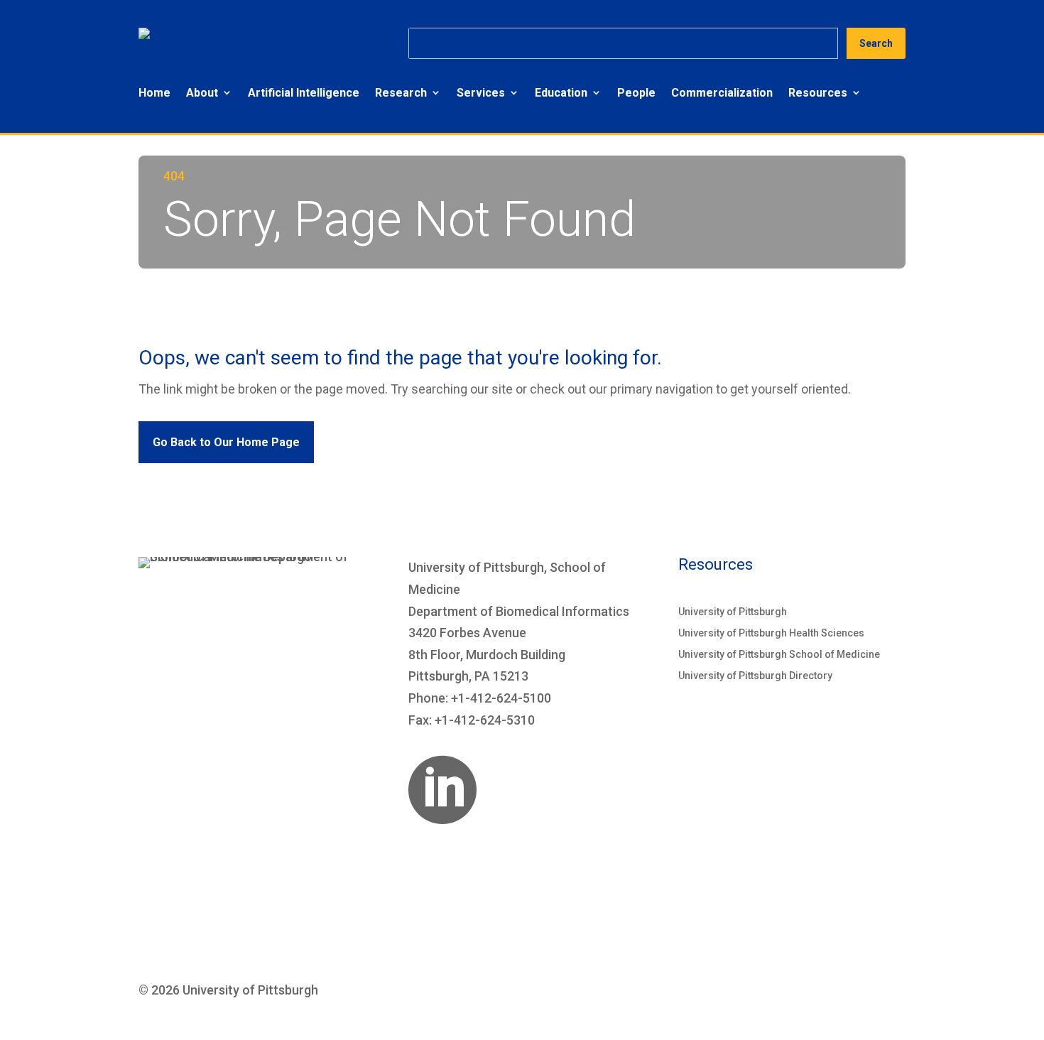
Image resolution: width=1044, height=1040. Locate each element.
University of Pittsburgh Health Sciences (771, 633)
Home (154, 92)
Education (561, 92)
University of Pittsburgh (732, 612)
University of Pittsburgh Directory (755, 676)
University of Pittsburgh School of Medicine (779, 654)
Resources (817, 92)
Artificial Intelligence (303, 92)
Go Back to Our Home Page (226, 442)
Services (481, 92)
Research (401, 92)
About (202, 92)
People (636, 92)
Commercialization (722, 92)
